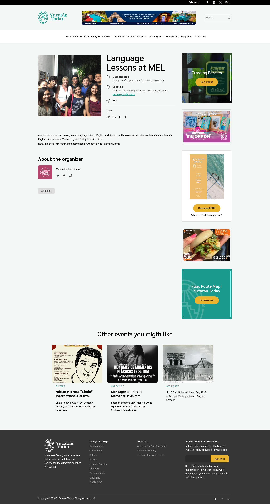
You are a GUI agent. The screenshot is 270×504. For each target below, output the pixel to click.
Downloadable (170, 36)
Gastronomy (90, 36)
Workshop (46, 190)
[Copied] (108, 117)
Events (118, 36)
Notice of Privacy (146, 450)
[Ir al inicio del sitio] (53, 22)
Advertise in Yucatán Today (152, 446)
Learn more (207, 300)
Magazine (186, 36)
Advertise (194, 2)
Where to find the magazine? (206, 215)
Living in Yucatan (135, 36)
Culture (106, 36)
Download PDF (206, 208)
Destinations (72, 36)
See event (207, 82)
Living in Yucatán (98, 464)
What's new (95, 482)
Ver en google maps (124, 94)
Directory (153, 36)
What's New (200, 36)
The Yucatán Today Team (150, 455)
